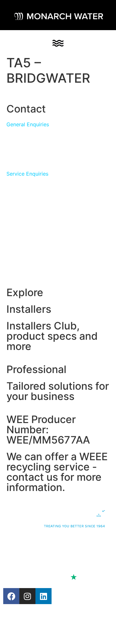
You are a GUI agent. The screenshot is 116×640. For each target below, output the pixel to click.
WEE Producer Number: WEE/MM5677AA (48, 429)
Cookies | (17, 559)
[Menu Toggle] (58, 43)
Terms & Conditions (53, 559)
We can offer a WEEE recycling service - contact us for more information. (57, 472)
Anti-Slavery (41, 551)
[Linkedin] (43, 596)
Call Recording (82, 551)
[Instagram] (27, 596)
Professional (36, 369)
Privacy (12, 551)
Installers (28, 309)
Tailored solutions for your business (57, 391)
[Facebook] (11, 596)
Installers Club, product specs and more (52, 336)
